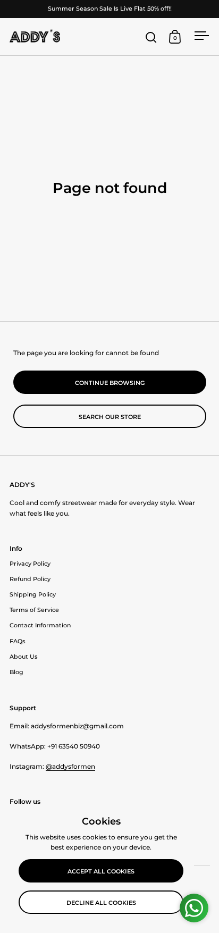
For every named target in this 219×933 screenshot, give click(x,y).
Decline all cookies (101, 902)
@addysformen (70, 766)
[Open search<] (151, 37)
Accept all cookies (101, 871)
